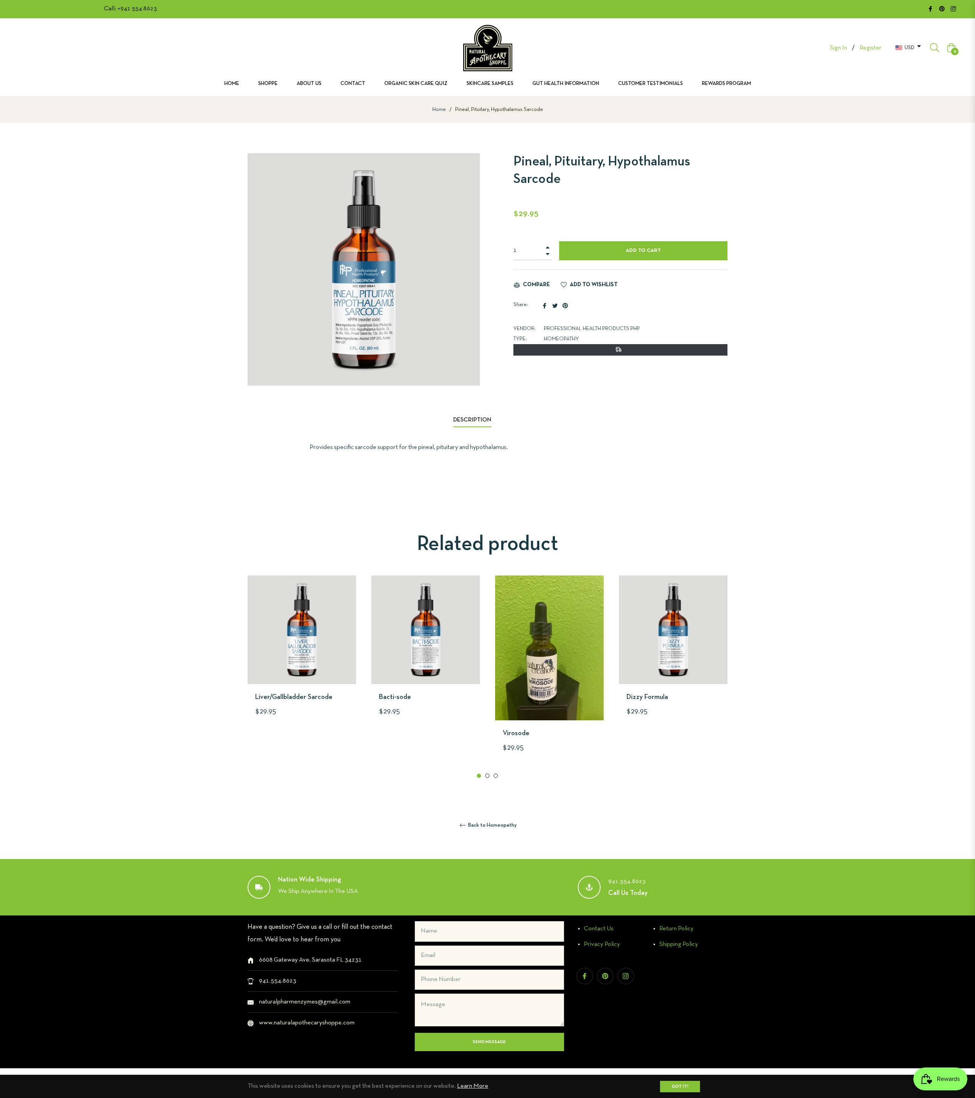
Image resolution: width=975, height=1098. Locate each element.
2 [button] (487, 776)
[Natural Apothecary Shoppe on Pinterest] (942, 8)
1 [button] (479, 776)
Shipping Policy (678, 944)
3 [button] (496, 776)
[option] (302, 659)
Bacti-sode (395, 697)
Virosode (516, 733)
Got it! (680, 1086)
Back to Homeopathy (492, 825)
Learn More (472, 1086)
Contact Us (599, 928)
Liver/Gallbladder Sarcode (293, 697)
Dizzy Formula (647, 697)
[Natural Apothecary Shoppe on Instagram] (953, 8)
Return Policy (676, 928)
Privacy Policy (602, 944)
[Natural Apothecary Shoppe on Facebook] (930, 8)
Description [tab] (472, 420)
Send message (489, 1042)
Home (439, 109)
